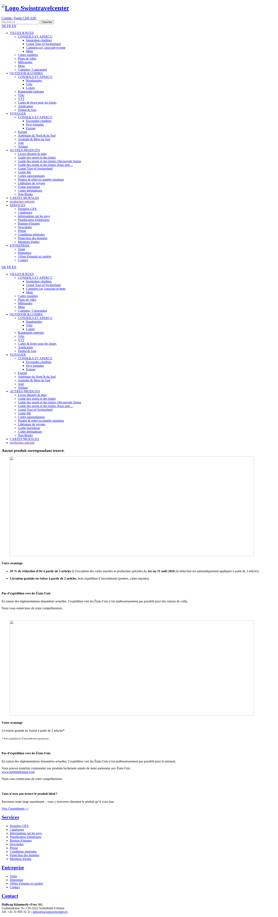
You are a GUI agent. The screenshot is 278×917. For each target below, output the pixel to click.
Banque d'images (29, 223)
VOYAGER (18, 113)
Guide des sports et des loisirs (37, 157)
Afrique (23, 146)
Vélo (29, 84)
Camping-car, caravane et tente (46, 47)
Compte (7, 18)
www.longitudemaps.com (18, 772)
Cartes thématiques (30, 190)
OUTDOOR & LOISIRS (26, 73)
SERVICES (17, 205)
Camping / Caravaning (32, 69)
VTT (21, 99)
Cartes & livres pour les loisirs (37, 102)
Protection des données (32, 238)
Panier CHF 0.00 (25, 18)
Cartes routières (28, 55)
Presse (22, 231)
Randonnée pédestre (31, 91)
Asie (21, 143)
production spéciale (22, 201)
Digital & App (27, 110)
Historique (24, 253)
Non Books (25, 194)
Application (25, 106)
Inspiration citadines (39, 40)
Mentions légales (28, 242)
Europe (30, 128)
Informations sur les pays (34, 216)
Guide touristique (29, 187)
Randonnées (34, 80)
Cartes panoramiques (31, 176)
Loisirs (30, 88)
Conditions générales (31, 234)
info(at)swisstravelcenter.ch (50, 912)
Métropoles (25, 62)
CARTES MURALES (24, 198)
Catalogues (25, 212)
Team (21, 249)
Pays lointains (35, 124)
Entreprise (13, 867)
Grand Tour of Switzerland (43, 44)
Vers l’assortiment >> (15, 808)
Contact (23, 260)
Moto (29, 51)
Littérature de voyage (31, 183)
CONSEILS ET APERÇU (35, 36)
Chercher (47, 22)
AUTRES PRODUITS (25, 150)
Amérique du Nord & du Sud (37, 135)
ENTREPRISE (20, 245)
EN (14, 26)
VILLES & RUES (22, 33)
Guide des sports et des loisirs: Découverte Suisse (49, 161)
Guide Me (24, 172)
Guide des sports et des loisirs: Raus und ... (45, 165)
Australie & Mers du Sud (34, 139)
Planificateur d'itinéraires (33, 220)
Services (10, 817)
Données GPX (27, 209)
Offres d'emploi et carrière (34, 256)
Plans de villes (27, 58)
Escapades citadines (38, 121)
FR (9, 26)
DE (4, 26)
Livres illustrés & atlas (32, 154)
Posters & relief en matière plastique (41, 179)
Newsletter (25, 227)
